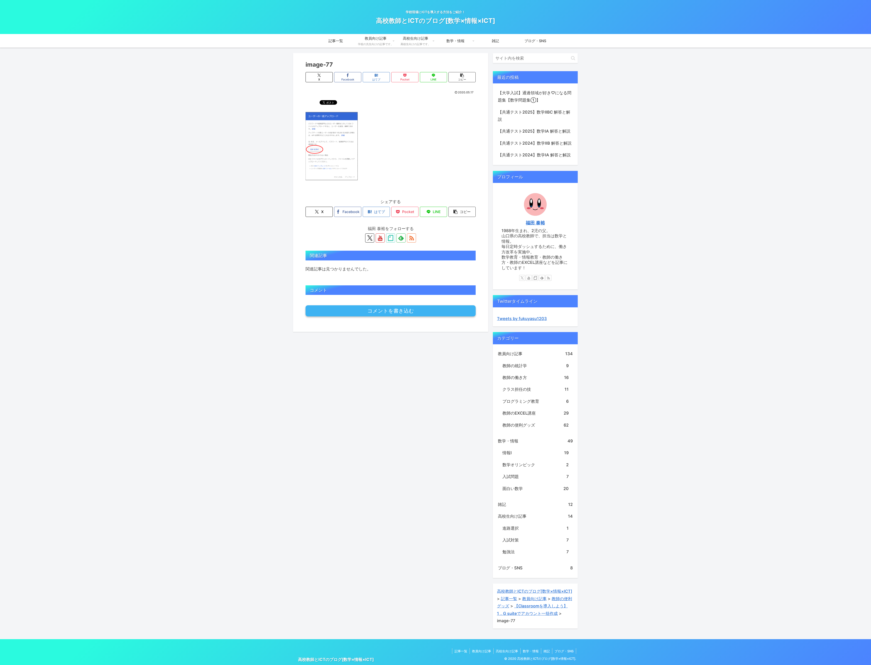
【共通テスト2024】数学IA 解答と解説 (534, 155)
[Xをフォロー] (369, 238)
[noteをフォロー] (390, 238)
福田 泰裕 (535, 223)
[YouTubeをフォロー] (380, 238)
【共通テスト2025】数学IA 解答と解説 (534, 131)
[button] (462, 77)
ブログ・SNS (564, 651)
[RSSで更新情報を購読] (411, 238)
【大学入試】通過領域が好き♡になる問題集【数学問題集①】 (534, 96)
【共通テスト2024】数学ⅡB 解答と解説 (535, 143)
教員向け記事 (481, 651)
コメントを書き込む (390, 311)
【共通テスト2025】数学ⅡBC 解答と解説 (534, 116)
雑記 (546, 651)
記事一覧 (461, 651)
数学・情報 (531, 651)
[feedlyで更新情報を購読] (401, 238)
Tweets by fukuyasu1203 (522, 318)
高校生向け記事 (507, 651)
